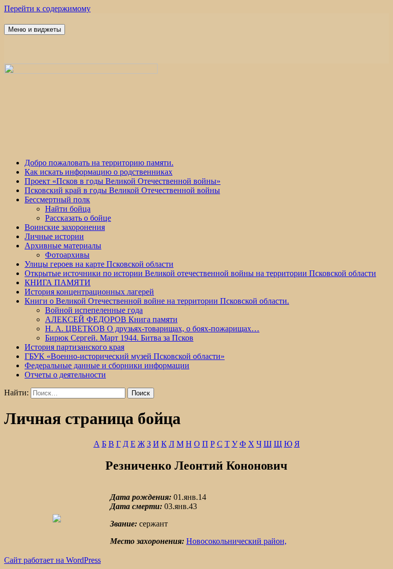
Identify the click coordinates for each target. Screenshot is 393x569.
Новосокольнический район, (236, 541)
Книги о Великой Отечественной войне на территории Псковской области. (157, 301)
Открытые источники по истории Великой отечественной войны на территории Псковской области (200, 273)
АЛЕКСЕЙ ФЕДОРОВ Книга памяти (111, 319)
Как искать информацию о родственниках (98, 171)
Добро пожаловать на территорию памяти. (99, 162)
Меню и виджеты (34, 29)
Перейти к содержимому (47, 8)
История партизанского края (74, 347)
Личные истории (54, 236)
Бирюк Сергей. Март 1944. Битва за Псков (119, 337)
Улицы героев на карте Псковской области (99, 264)
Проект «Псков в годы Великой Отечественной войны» (123, 181)
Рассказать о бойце (78, 218)
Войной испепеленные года (94, 310)
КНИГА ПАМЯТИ (58, 282)
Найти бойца (68, 208)
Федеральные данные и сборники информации (107, 365)
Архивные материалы (63, 245)
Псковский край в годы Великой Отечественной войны (122, 190)
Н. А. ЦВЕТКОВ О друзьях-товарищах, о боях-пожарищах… (152, 328)
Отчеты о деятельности (65, 374)
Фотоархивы (67, 254)
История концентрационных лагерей (89, 291)
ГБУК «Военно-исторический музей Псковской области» (125, 356)
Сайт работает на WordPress (52, 560)
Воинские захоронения (65, 227)
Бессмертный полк (57, 199)
